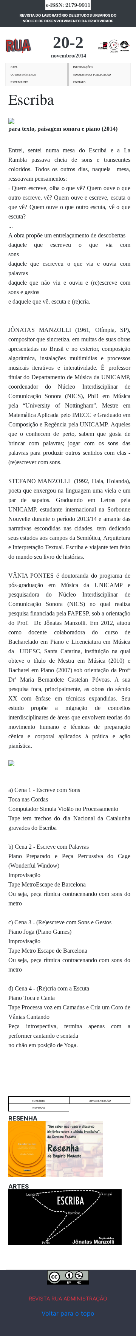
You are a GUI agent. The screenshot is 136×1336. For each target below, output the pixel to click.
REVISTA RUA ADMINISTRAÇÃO (68, 1298)
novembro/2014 (68, 56)
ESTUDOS (38, 1108)
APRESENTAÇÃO (100, 1100)
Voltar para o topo (68, 1313)
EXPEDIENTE (19, 82)
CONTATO (79, 82)
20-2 (68, 42)
